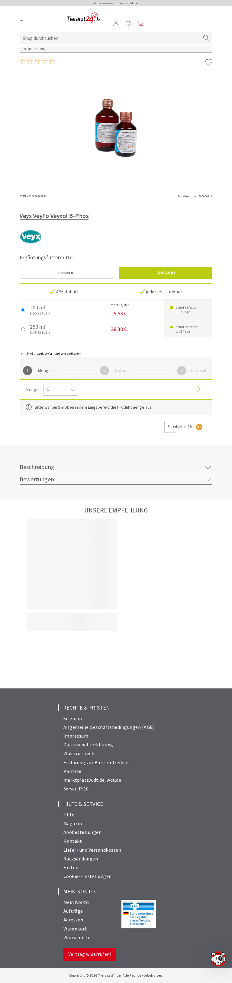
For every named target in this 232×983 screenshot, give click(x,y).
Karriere (72, 771)
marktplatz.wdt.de (84, 780)
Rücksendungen (80, 859)
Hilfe (69, 815)
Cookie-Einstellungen (87, 876)
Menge (44, 370)
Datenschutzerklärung (88, 745)
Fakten (71, 867)
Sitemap (72, 718)
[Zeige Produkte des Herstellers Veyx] (31, 246)
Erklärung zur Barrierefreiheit (96, 762)
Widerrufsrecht (80, 753)
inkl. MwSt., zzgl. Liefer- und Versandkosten (51, 354)
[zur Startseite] (83, 18)
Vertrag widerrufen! (89, 954)
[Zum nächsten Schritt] (198, 389)
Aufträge (73, 911)
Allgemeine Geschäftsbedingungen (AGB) (109, 727)
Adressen (73, 920)
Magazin (72, 823)
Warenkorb (75, 929)
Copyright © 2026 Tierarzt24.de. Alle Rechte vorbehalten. (116, 975)
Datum (121, 370)
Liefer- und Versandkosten (92, 850)
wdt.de (114, 780)
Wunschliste (77, 937)
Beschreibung (37, 467)
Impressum (76, 736)
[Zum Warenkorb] (140, 23)
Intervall (198, 370)
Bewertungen (37, 479)
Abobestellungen (82, 832)
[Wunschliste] (128, 23)
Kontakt (72, 841)
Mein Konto (76, 902)
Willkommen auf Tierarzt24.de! (116, 3)
